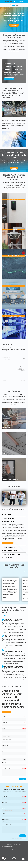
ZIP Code (4, 765)
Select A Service (5, 822)
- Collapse (4, 618)
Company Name (5, 748)
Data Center (7, 514)
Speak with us (6, 715)
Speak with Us (14, 25)
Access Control (9, 78)
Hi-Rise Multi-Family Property (12, 557)
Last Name (4, 725)
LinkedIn (12, 852)
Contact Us (23, 859)
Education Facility (9, 521)
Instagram (15, 852)
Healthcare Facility (9, 525)
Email (3, 731)
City (3, 754)
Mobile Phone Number (7, 742)
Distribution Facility (9, 518)
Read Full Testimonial (24, 598)
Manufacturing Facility (10, 554)
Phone (3, 816)
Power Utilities (8, 561)
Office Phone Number (7, 737)
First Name (4, 719)
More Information (7, 549)
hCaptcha (23, 841)
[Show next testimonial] (24, 574)
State (3, 760)
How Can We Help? (6, 771)
